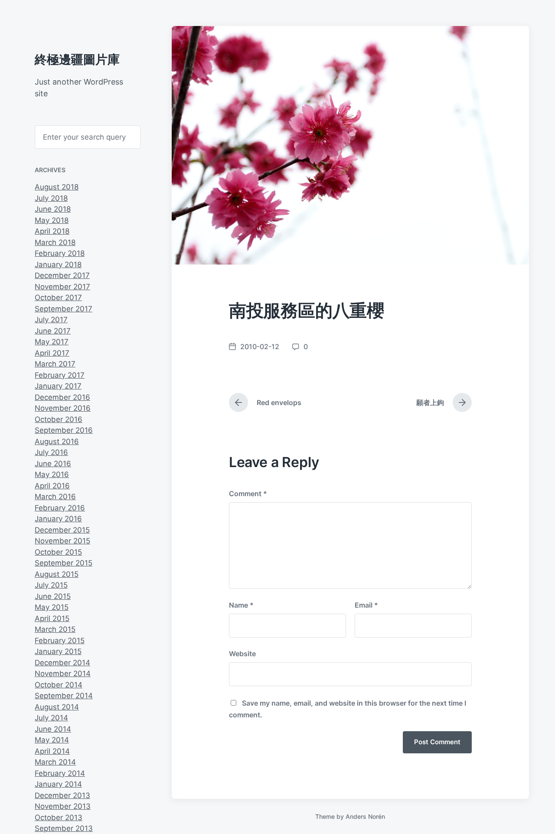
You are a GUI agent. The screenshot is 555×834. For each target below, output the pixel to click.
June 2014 (53, 729)
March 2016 (55, 496)
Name (241, 605)
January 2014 (58, 784)
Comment (248, 493)
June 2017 (53, 331)
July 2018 (51, 198)
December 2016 (62, 397)
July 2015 (51, 585)
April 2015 (52, 618)
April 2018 (52, 231)
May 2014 (52, 740)
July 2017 (51, 319)
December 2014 (62, 662)
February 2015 (60, 640)
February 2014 (60, 773)
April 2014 (52, 751)
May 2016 (52, 474)
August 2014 (57, 707)
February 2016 (60, 508)
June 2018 (53, 209)
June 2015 (53, 596)
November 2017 (62, 286)
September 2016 (64, 430)
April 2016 (52, 485)
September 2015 (63, 563)
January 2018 (58, 264)
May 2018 (52, 220)
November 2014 (63, 673)
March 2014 (55, 762)
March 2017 (55, 364)
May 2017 (52, 341)
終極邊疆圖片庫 (77, 59)
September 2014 (64, 695)
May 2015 (52, 607)
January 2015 (58, 651)
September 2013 (64, 828)
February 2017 (60, 375)
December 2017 (62, 275)
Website (242, 653)
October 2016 (58, 419)
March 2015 (55, 629)
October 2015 (58, 552)
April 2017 (52, 353)
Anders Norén (365, 816)
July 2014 (51, 717)
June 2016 (53, 463)
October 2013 (58, 817)
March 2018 (55, 242)
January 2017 (58, 386)
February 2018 (60, 253)
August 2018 (56, 187)
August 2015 (56, 574)
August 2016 (57, 441)
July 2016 (51, 452)
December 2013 (62, 795)
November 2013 (63, 806)
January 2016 (58, 518)
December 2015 (62, 530)
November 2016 (63, 408)
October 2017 (58, 297)
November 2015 (62, 540)
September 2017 (63, 308)
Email (366, 605)
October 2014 (58, 684)
